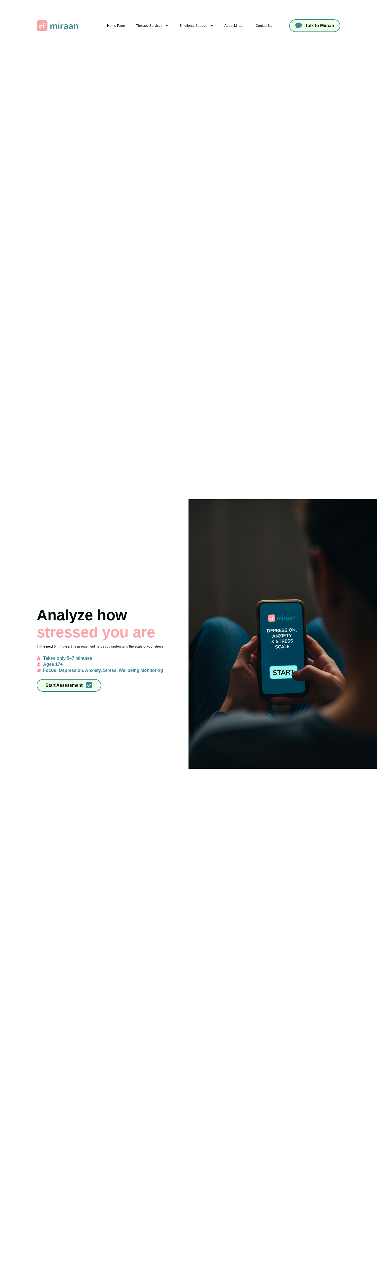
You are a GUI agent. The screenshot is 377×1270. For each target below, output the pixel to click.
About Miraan (234, 26)
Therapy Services (149, 26)
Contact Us (264, 26)
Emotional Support (193, 26)
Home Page (116, 26)
